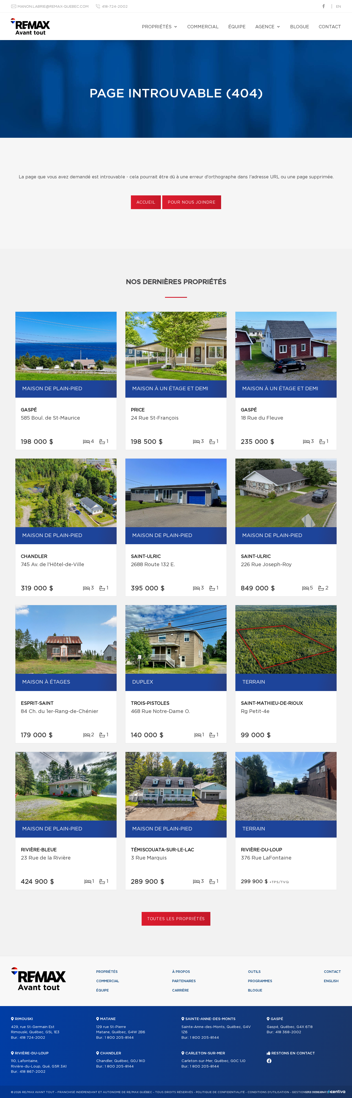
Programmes (260, 981)
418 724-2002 (32, 1038)
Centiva (336, 1091)
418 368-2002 (288, 1032)
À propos (181, 971)
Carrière (180, 990)
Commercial (203, 27)
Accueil (145, 202)
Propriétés (157, 27)
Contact (330, 27)
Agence (264, 27)
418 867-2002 (32, 1072)
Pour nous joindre (192, 202)
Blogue (299, 27)
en (338, 7)
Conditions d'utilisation (268, 1092)
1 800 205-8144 (119, 1038)
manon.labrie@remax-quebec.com (53, 7)
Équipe (237, 27)
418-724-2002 (115, 7)
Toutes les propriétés (176, 919)
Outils (254, 971)
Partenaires (184, 981)
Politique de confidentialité (220, 1092)
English (331, 981)
